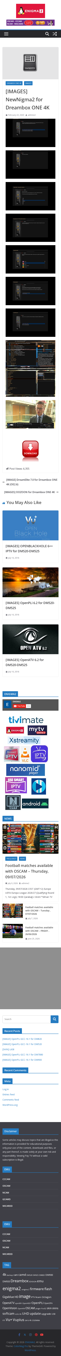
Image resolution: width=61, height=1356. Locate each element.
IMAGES (28, 83)
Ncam (38, 1297)
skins (55, 1308)
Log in (6, 1089)
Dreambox (19, 1280)
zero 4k (28, 1320)
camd (22, 1275)
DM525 (35, 1275)
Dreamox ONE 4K (14, 83)
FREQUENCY (11, 859)
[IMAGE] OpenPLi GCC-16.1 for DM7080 (23, 1054)
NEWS (22, 859)
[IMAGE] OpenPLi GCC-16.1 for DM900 (22, 1059)
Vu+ (9, 1319)
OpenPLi (37, 1303)
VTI (4, 1320)
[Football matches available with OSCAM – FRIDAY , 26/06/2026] (13, 933)
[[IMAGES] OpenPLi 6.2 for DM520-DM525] (30, 569)
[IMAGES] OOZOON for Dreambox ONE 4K (29, 492)
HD (16, 1297)
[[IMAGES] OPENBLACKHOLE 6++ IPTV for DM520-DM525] (30, 512)
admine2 (32, 115)
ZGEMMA (36, 1320)
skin (49, 1308)
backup (10, 1275)
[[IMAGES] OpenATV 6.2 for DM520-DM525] (30, 626)
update (35, 1313)
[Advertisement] (30, 978)
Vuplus (18, 1319)
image (24, 1296)
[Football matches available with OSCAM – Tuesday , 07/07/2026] (13, 913)
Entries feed (9, 1094)
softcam (8, 1313)
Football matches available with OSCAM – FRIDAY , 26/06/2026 (39, 931)
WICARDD (8, 1205)
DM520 (29, 1275)
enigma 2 (25, 1289)
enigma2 (12, 1288)
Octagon (46, 1297)
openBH (18, 1303)
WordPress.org (10, 1104)
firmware (37, 1289)
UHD (25, 1313)
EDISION (32, 1281)
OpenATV (8, 1303)
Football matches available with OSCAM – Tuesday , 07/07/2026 (39, 910)
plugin (38, 1308)
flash (48, 1289)
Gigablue (8, 1297)
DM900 (49, 1274)
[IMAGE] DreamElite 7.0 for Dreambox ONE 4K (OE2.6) (31, 482)
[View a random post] (54, 34)
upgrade (46, 1313)
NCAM (6, 1192)
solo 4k (18, 1314)
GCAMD (6, 1199)
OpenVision (10, 1308)
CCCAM (6, 1179)
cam (15, 1274)
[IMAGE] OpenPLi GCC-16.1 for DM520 (22, 1044)
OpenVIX (21, 1308)
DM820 (42, 1275)
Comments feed (11, 1099)
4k (4, 1274)
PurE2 (43, 1308)
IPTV (33, 1297)
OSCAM (6, 1185)
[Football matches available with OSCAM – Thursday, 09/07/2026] (30, 839)
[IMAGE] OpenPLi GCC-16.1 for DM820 (22, 1038)
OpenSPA (48, 1303)
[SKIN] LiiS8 (8, 1049)
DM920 (6, 1281)
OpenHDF (26, 1303)
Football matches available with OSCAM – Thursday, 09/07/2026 (29, 871)
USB (53, 1314)
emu (40, 1281)
